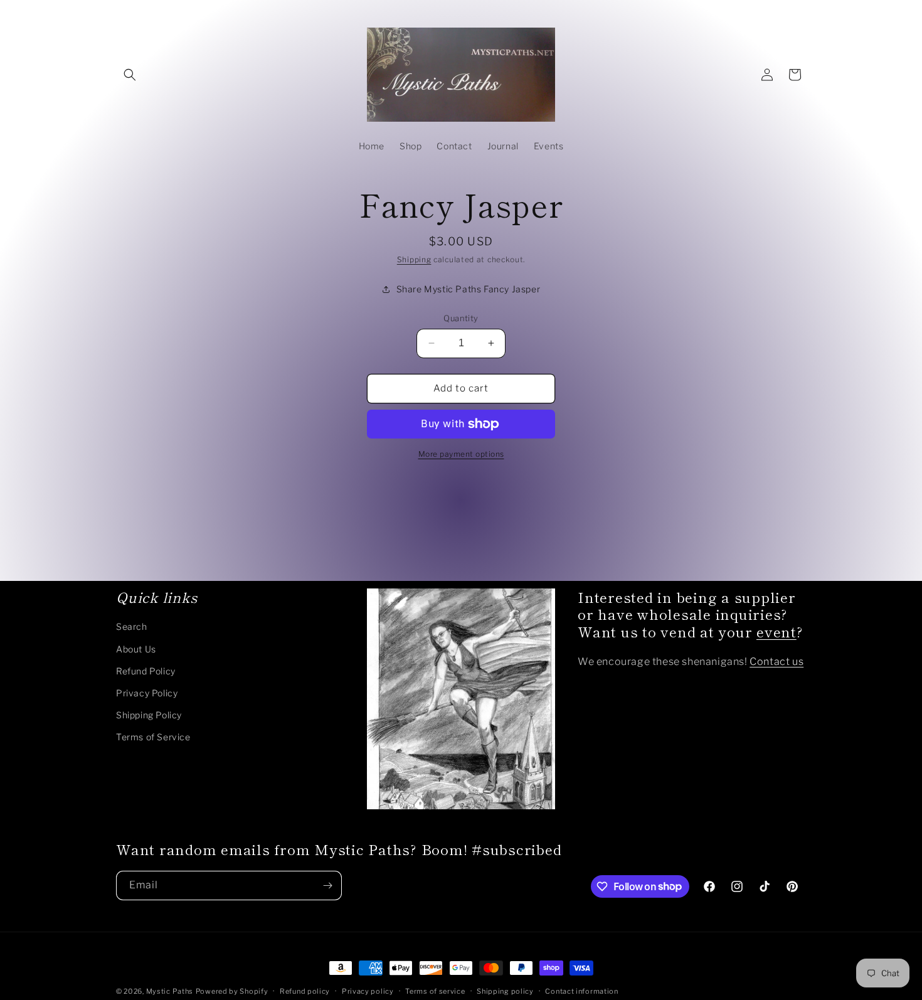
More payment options (461, 454)
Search (131, 627)
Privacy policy (368, 990)
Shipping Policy (149, 715)
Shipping (414, 259)
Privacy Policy (147, 693)
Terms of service (435, 990)
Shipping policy (505, 990)
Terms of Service (153, 737)
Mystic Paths (169, 991)
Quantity (460, 318)
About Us (136, 649)
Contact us (776, 662)
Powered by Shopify (232, 991)
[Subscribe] (327, 885)
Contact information (581, 990)
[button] (130, 74)
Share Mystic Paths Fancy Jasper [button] (468, 289)
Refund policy (305, 990)
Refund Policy (146, 671)
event (776, 632)
